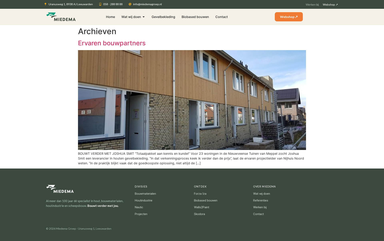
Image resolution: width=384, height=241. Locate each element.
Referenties (260, 200)
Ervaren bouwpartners (112, 43)
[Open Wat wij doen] (143, 16)
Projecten (141, 214)
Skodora (199, 214)
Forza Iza (200, 193)
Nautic (139, 207)
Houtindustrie (143, 200)
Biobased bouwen (205, 200)
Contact (258, 214)
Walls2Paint (201, 207)
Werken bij (260, 207)
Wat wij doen (261, 193)
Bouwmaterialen (145, 193)
